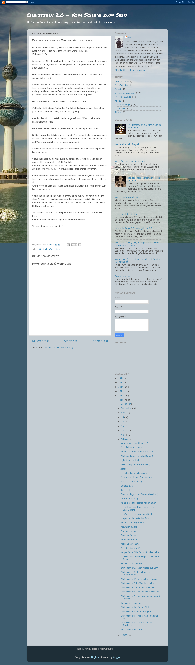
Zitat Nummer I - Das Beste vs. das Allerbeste (137, 624)
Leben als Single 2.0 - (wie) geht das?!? (133, 228)
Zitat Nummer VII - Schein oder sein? (138, 587)
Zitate (118, 112)
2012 (121, 395)
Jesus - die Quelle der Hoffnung (135, 464)
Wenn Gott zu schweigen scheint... (131, 161)
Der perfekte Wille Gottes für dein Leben (140, 552)
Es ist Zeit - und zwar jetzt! (133, 447)
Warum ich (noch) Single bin (128, 144)
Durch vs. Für (126, 490)
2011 (121, 400)
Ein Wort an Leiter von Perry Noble (137, 514)
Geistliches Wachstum (49, 249)
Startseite (71, 341)
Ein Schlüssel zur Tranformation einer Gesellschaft (138, 508)
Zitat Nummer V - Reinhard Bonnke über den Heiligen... (141, 597)
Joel (129, 37)
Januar (124, 634)
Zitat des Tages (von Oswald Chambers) (139, 494)
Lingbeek (95, 657)
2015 (121, 382)
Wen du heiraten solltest (127, 197)
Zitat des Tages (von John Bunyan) (137, 455)
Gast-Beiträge (122, 85)
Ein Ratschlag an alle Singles (134, 473)
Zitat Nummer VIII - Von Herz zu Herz (138, 583)
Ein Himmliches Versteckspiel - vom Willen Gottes (140, 558)
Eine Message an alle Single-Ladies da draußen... (144, 126)
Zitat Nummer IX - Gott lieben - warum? (139, 578)
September (126, 408)
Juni (123, 421)
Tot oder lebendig (129, 498)
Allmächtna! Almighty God (133, 522)
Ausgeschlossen (122, 276)
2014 (121, 386)
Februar (125, 439)
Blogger (116, 657)
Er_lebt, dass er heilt (130, 460)
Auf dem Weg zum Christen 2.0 (135, 443)
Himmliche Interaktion (131, 563)
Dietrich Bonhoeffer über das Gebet (138, 451)
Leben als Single (123, 104)
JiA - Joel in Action (123, 96)
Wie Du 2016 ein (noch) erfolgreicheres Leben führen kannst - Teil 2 (137, 243)
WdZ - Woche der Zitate (132, 629)
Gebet (118, 89)
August (124, 412)
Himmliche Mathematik (131, 602)
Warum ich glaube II (130, 526)
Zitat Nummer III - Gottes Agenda (136, 611)
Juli (122, 417)
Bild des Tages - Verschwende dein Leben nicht (144, 179)
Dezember (126, 403)
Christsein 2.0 (121, 81)
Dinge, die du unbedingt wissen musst (138, 502)
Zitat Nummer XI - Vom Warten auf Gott (139, 567)
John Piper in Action (130, 539)
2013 (121, 391)
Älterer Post (100, 341)
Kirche (118, 100)
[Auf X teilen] (75, 244)
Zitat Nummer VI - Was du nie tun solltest (140, 591)
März (123, 434)
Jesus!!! (124, 468)
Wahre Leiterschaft (130, 543)
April (123, 430)
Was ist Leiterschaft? (130, 548)
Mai (123, 426)
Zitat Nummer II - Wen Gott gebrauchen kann (139, 617)
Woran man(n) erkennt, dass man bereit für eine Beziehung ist (137, 260)
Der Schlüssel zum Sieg (131, 481)
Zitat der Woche (128, 535)
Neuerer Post (40, 341)
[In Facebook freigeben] (79, 244)
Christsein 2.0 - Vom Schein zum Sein (77, 15)
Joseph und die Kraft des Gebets (136, 518)
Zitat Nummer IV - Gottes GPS (135, 607)
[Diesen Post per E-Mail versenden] (68, 244)
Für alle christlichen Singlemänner (137, 477)
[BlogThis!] (72, 244)
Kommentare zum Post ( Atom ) (58, 347)
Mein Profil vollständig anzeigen (130, 70)
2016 (121, 378)
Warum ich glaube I (129, 531)
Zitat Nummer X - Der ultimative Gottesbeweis (136, 573)
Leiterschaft (121, 108)
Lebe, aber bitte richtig (126, 214)
